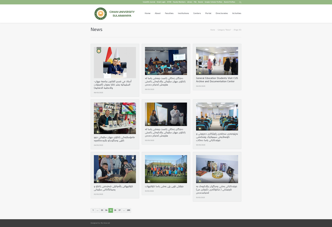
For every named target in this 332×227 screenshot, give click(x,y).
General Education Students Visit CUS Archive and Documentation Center (217, 80)
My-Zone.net (105, 223)
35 (111, 210)
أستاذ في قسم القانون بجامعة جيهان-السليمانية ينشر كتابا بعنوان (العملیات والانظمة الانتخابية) (112, 85)
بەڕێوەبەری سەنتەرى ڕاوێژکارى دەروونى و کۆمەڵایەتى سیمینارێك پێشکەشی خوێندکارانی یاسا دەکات (217, 137)
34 (106, 210)
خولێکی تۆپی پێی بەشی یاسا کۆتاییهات (164, 186)
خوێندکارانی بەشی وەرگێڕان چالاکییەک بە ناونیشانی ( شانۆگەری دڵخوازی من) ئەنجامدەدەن (216, 190)
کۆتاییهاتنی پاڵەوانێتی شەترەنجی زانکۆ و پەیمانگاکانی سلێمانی (113, 188)
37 (119, 210)
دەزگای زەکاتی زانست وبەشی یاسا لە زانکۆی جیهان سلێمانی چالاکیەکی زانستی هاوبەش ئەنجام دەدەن (165, 82)
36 (115, 210)
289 (128, 210)
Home (212, 30)
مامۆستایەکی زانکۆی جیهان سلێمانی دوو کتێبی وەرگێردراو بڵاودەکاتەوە (114, 139)
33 (102, 210)
